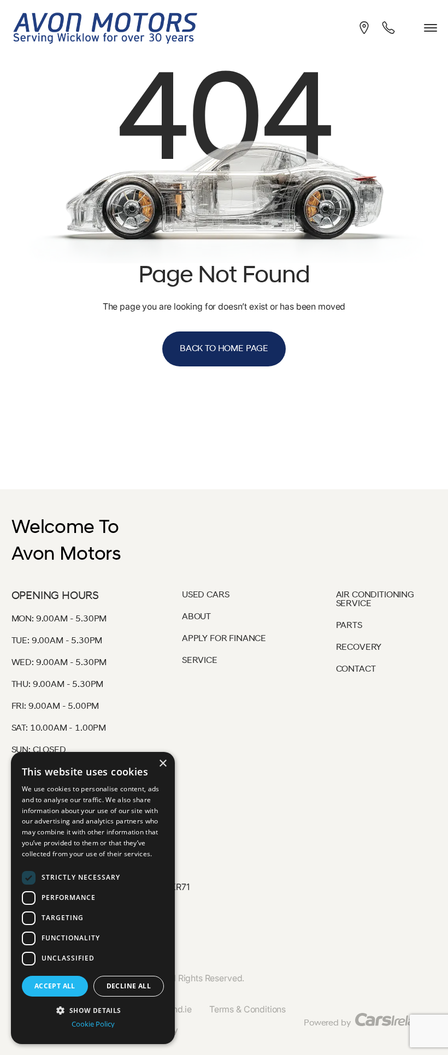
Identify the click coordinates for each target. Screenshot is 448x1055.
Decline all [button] (129, 986)
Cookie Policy (93, 1024)
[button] (93, 1009)
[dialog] (93, 898)
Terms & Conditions (247, 1009)
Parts (349, 625)
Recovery (359, 647)
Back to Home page (224, 349)
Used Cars (205, 595)
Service (199, 660)
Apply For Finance (224, 639)
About (196, 617)
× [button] (162, 764)
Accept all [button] (54, 986)
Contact (356, 669)
